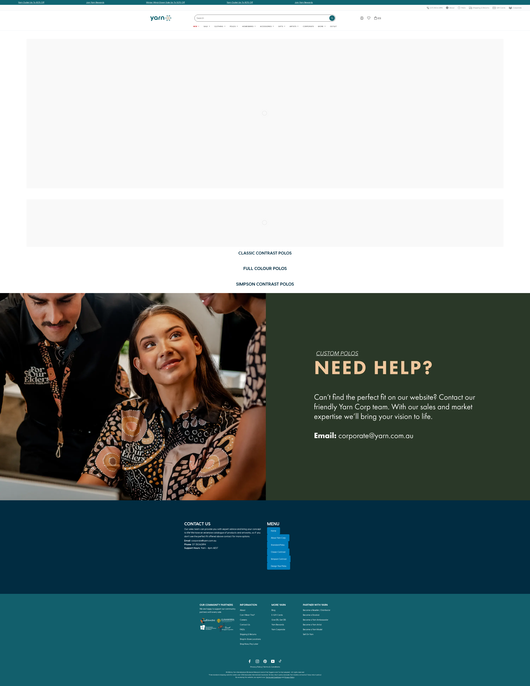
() (379, 18)
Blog (273, 610)
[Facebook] (249, 661)
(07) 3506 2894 (436, 8)
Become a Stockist (311, 615)
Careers (243, 620)
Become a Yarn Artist (312, 624)
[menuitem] (362, 18)
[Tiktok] (280, 661)
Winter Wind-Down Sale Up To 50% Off (100, 2)
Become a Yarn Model (312, 629)
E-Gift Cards (277, 615)
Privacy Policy (256, 667)
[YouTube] (273, 661)
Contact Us (245, 624)
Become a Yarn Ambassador (315, 620)
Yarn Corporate (278, 629)
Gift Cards (500, 8)
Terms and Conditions (273, 677)
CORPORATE (308, 26)
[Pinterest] (265, 661)
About (451, 8)
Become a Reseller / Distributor (316, 610)
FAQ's (463, 8)
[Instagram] (257, 661)
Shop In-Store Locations (250, 639)
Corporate (517, 8)
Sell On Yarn (308, 634)
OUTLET (333, 26)
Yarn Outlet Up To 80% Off (174, 2)
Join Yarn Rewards (30, 2)
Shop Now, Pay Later (249, 644)
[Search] (332, 18)
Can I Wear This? (247, 615)
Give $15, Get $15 (278, 620)
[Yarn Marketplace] (161, 18)
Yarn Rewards (277, 624)
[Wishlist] (369, 18)
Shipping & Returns (481, 8)
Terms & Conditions (271, 667)
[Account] (362, 18)
